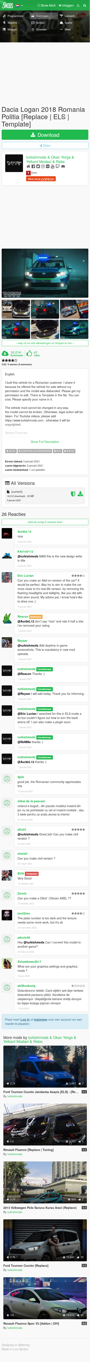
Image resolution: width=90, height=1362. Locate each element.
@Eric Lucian (27, 713)
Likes (37, 355)
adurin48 (24, 937)
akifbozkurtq (26, 986)
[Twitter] (38, 166)
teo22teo (24, 913)
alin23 (22, 829)
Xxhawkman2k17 (29, 961)
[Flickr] (48, 166)
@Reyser (24, 693)
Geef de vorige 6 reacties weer (45, 522)
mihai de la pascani (31, 801)
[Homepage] (28, 166)
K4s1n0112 (25, 551)
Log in (25, 1019)
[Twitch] (57, 166)
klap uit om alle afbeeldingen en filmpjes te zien (45, 343)
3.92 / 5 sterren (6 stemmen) (17, 364)
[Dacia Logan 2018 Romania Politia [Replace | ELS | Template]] (45, 273)
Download (47, 134)
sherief (22, 853)
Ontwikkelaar (44, 669)
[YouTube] (53, 166)
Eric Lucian (26, 575)
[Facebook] (33, 166)
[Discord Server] (63, 166)
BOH (21, 873)
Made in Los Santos (15, 1349)
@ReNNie (24, 742)
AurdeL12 (24, 531)
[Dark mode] (78, 5)
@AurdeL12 (26, 621)
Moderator (35, 616)
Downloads (16, 355)
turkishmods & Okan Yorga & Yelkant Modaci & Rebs (50, 159)
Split (21, 777)
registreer (40, 1019)
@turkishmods (28, 556)
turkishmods (26, 669)
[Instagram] (43, 166)
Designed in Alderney (16, 1345)
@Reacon (24, 674)
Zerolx (22, 893)
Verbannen (31, 873)
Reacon (23, 616)
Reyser (22, 640)
